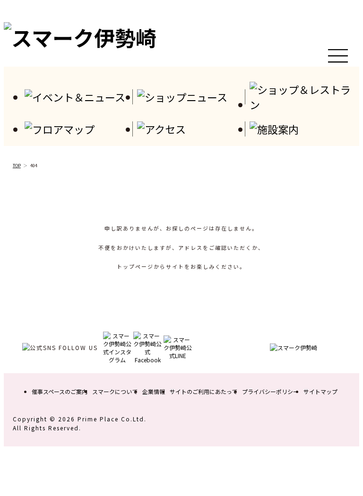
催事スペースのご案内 (59, 391)
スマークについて (115, 391)
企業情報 (153, 391)
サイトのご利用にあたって (203, 391)
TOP (17, 165)
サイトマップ (320, 391)
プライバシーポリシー (270, 391)
